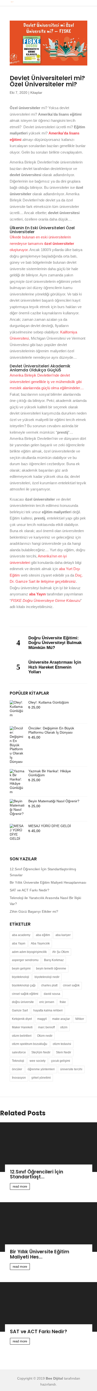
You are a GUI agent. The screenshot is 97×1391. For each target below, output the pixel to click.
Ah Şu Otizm (60, 952)
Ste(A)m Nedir (40, 1052)
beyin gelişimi (21, 968)
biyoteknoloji (20, 977)
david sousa (52, 994)
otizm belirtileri (22, 1035)
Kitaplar (36, 93)
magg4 (42, 1019)
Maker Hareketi (22, 1027)
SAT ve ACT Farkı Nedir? (29, 890)
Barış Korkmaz (54, 960)
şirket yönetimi (41, 1077)
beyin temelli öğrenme (51, 968)
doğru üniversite (23, 1002)
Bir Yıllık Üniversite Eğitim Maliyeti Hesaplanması (48, 882)
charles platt (49, 985)
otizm (63, 1027)
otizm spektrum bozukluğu (29, 1044)
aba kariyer (63, 935)
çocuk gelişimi (60, 1061)
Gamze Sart (20, 1010)
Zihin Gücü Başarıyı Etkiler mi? (34, 911)
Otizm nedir (44, 1035)
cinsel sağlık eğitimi (25, 994)
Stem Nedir (63, 1052)
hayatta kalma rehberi (48, 1010)
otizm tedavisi (62, 1044)
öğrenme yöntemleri (41, 1069)
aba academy (21, 935)
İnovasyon (19, 1077)
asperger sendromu (25, 960)
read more (20, 1186)
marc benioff (46, 1027)
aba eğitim (43, 935)
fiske (63, 1002)
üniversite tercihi (71, 1069)
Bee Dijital (54, 1378)
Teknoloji (18, 1061)
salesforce (19, 1052)
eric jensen (46, 1002)
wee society (38, 1061)
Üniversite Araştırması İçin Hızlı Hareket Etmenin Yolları (54, 667)
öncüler (17, 1069)
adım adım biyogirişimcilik (29, 952)
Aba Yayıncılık (40, 943)
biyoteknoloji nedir (47, 977)
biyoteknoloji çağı (24, 985)
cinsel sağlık (71, 985)
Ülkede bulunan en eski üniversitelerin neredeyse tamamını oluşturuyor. (42, 243)
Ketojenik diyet (22, 1019)
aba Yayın (18, 943)
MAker (79, 1019)
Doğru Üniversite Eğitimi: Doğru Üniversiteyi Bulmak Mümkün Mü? (55, 643)
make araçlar (61, 1019)
